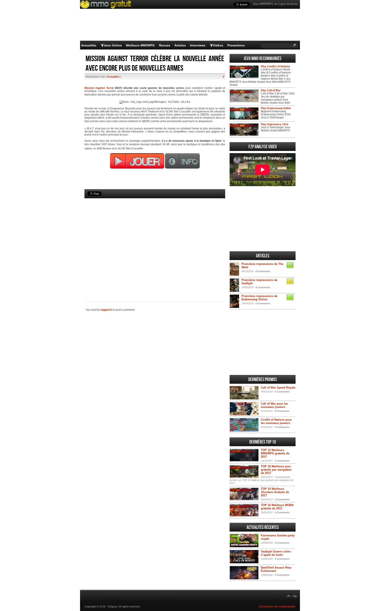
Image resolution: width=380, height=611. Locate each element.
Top (294, 596)
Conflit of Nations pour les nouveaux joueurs (276, 421)
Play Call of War (271, 90)
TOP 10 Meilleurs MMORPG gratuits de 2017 (275, 453)
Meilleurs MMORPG (140, 45)
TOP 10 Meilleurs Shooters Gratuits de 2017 (275, 492)
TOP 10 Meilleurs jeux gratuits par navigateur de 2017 (276, 470)
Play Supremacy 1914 (274, 124)
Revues (164, 45)
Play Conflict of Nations (275, 66)
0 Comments (263, 271)
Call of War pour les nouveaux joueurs (274, 405)
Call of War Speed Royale (278, 387)
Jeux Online (113, 45)
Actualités (88, 45)
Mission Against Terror (99, 88)
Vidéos (218, 45)
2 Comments (282, 460)
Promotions (236, 45)
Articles (180, 45)
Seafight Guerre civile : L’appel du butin (276, 553)
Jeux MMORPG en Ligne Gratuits (275, 4)
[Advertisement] (154, 242)
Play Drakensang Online (276, 108)
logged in (106, 309)
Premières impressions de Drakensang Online (259, 297)
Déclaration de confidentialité (277, 606)
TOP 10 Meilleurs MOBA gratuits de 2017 (277, 506)
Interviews (197, 45)
